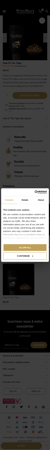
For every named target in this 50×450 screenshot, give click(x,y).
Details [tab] (25, 200)
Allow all (25, 247)
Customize (23, 256)
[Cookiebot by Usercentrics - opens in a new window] (35, 192)
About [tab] (41, 200)
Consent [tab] (9, 200)
